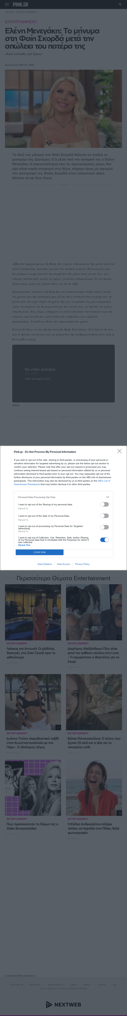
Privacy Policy (82, 564)
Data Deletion (45, 564)
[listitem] (63, 497)
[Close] (120, 452)
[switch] (104, 504)
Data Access (63, 564)
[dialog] (63, 508)
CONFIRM (40, 552)
